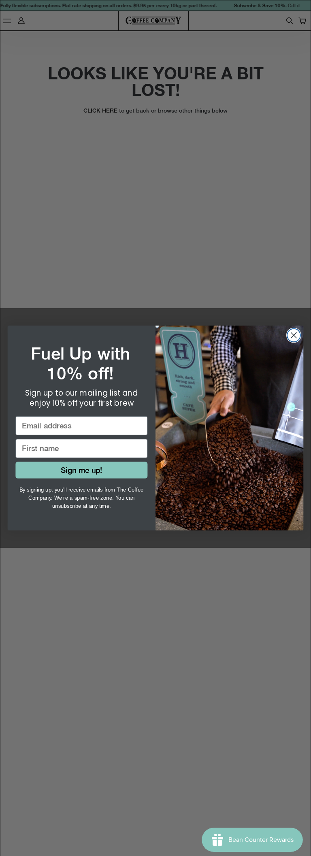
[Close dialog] (293, 335)
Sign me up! (81, 470)
